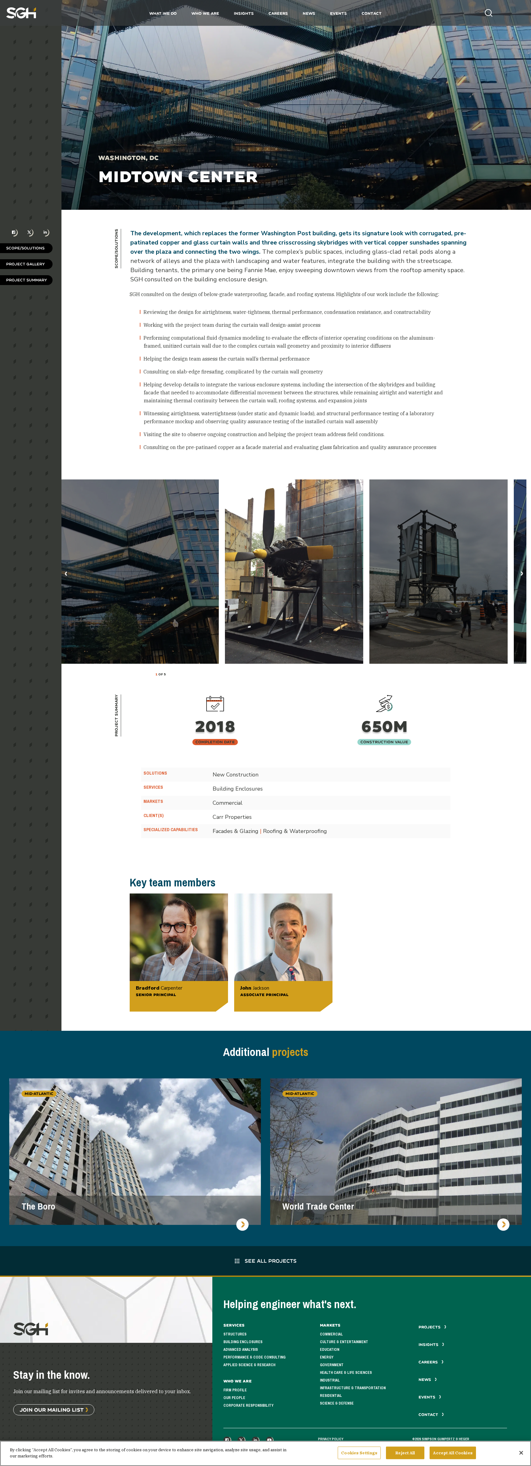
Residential (331, 1395)
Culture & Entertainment (344, 1342)
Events (338, 13)
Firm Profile (235, 1390)
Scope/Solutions (25, 248)
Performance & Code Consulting (254, 1357)
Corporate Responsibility (248, 1405)
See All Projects (270, 1260)
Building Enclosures (242, 1342)
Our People (234, 1397)
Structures (234, 1334)
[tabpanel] (294, 571)
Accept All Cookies (452, 1453)
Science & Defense (337, 1403)
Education (329, 1349)
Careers (278, 13)
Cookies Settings (359, 1453)
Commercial (331, 1334)
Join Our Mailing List (52, 1409)
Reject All (405, 1453)
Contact (372, 13)
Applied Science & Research (249, 1365)
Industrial (330, 1380)
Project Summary (26, 280)
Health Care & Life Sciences (346, 1372)
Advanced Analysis (240, 1349)
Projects (430, 1327)
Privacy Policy (330, 1439)
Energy (326, 1357)
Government (332, 1365)
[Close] (521, 1453)
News (309, 13)
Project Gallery (25, 264)
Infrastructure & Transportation (353, 1388)
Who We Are (205, 13)
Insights (244, 13)
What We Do (163, 13)
